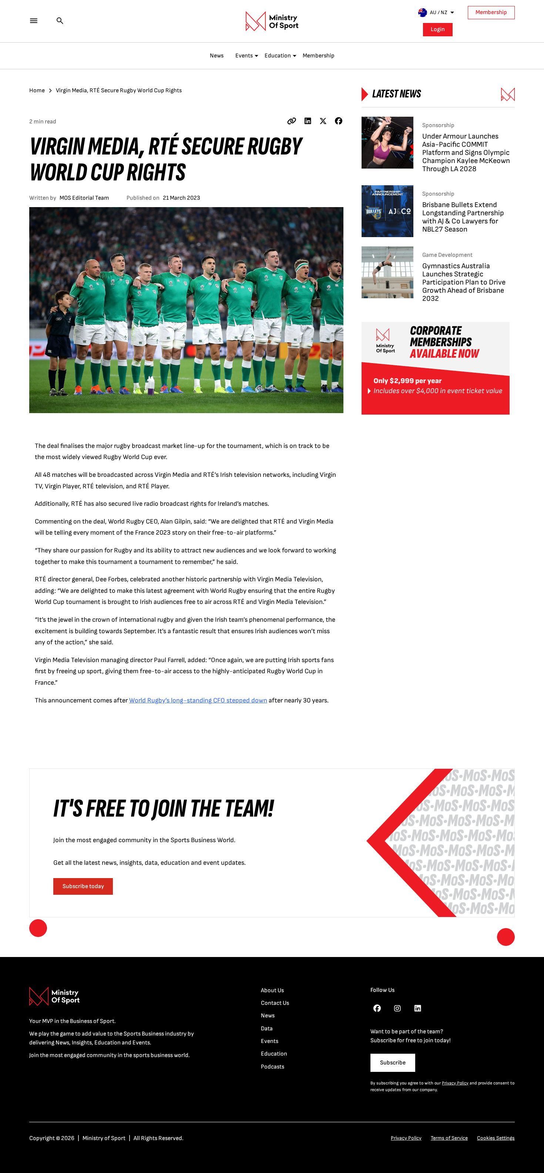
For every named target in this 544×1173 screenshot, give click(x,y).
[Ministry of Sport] (272, 21)
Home (37, 90)
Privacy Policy (455, 1083)
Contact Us (275, 1003)
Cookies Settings (496, 1138)
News (217, 55)
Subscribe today (83, 886)
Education (278, 55)
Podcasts (272, 1066)
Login (438, 29)
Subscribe (393, 1062)
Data (267, 1028)
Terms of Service (449, 1138)
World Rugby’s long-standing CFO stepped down (198, 700)
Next (506, 937)
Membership (491, 12)
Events (244, 55)
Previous (38, 928)
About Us (272, 990)
